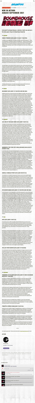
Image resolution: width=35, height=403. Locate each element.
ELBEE (4, 216)
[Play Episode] (3, 368)
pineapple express (21, 352)
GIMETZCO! (5, 88)
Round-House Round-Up (6, 7)
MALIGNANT (15, 352)
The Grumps (5, 343)
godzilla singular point (6, 352)
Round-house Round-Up (24, 331)
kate (12, 352)
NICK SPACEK (5, 35)
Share (32, 370)
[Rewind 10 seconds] (5, 368)
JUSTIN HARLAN (6, 272)
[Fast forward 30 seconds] (8, 368)
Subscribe (29, 370)
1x (6, 368)
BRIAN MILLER (5, 119)
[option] (17, 373)
